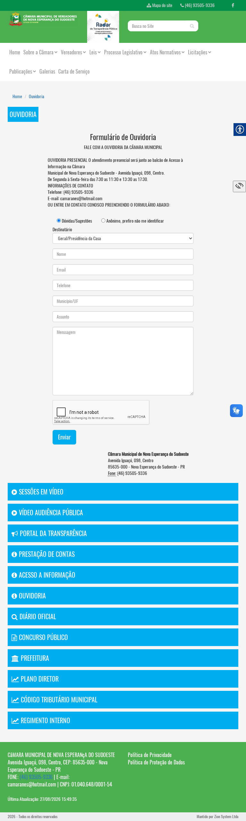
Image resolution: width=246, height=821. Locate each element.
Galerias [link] (47, 71)
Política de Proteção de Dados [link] (156, 762)
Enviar (64, 437)
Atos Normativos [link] (165, 52)
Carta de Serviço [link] (74, 71)
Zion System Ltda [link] (226, 816)
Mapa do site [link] (161, 5)
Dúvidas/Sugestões (76, 221)
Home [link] (14, 52)
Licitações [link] (197, 52)
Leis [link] (93, 52)
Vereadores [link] (71, 52)
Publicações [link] (20, 71)
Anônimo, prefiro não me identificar (134, 221)
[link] (232, 5)
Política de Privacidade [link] (150, 755)
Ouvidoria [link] (36, 96)
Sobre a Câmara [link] (38, 52)
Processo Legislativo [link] (123, 52)
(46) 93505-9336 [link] (199, 5)
